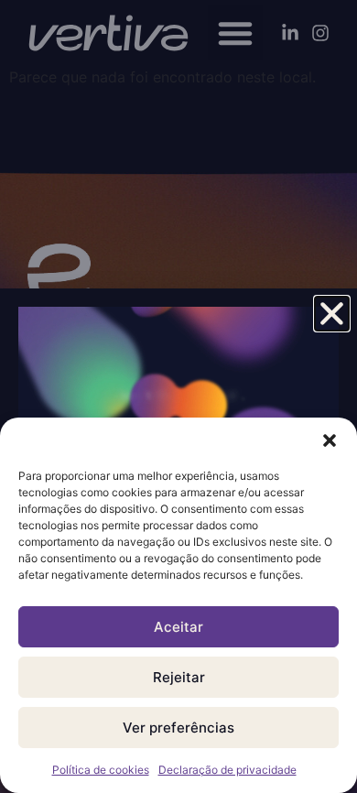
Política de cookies (100, 770)
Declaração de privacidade (227, 770)
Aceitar (178, 626)
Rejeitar (179, 677)
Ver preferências (178, 727)
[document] (178, 396)
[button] (329, 440)
